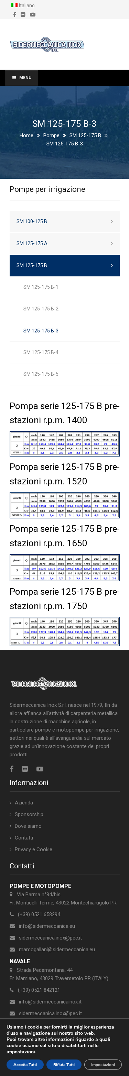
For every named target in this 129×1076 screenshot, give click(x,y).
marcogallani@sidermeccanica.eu (57, 949)
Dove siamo (28, 826)
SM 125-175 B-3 (40, 330)
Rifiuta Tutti (64, 1064)
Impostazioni (103, 1064)
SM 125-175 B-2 (40, 308)
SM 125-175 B (85, 135)
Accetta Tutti (25, 1064)
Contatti (24, 838)
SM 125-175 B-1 (40, 287)
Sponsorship (29, 814)
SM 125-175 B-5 (40, 374)
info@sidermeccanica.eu (47, 926)
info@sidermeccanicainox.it (50, 1002)
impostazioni (21, 1052)
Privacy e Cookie (33, 849)
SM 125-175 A (32, 243)
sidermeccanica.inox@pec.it (50, 938)
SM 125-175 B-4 (40, 352)
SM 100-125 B (32, 221)
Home (26, 135)
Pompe (51, 135)
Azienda (24, 803)
